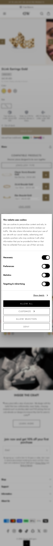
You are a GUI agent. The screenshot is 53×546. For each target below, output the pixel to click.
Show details (38, 295)
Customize (25, 311)
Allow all (26, 303)
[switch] (46, 266)
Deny (26, 326)
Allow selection (26, 318)
